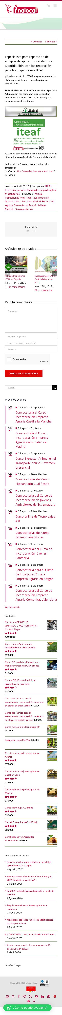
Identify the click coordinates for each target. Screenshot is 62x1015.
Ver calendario (12, 607)
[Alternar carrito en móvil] (48, 5)
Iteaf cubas (20, 201)
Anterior (37, 41)
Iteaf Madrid (34, 201)
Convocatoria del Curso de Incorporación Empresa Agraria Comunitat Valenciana (36, 595)
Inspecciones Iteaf (15, 197)
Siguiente (50, 41)
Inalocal (38, 193)
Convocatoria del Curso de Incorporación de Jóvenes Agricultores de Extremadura (35, 499)
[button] (7, 273)
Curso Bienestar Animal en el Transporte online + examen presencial (36, 462)
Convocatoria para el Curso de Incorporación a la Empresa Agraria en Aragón (35, 574)
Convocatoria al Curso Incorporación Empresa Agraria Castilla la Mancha (34, 416)
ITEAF (48, 185)
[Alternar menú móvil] (55, 5)
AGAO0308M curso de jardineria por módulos (31, 934)
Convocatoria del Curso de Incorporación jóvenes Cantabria (34, 553)
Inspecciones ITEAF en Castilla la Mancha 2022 (45, 279)
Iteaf (28, 197)
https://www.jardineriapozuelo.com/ (35, 171)
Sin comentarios (24, 209)
